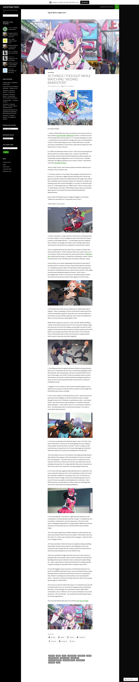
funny (89, 655)
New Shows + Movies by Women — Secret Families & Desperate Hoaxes (10, 105)
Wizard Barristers (69, 660)
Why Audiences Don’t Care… (12, 40)
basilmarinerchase (13, 33)
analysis (51, 655)
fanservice (81, 655)
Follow (6, 152)
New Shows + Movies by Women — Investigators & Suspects (9, 117)
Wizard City (80, 660)
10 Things (51, 72)
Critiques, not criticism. (106, 6)
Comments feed (7, 169)
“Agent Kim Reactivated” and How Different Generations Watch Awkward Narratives (10, 111)
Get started (85, 2)
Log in (4, 164)
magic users (75, 658)
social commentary (55, 660)
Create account (7, 162)
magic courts (65, 658)
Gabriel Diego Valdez (11, 7)
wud (58, 662)
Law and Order (53, 658)
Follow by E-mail (8, 144)
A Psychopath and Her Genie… (12, 70)
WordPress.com (7, 171)
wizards (51, 662)
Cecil (64, 655)
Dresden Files (72, 655)
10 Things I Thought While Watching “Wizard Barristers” (69, 79)
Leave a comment (68, 86)
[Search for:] (10, 15)
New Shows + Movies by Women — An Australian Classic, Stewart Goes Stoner (10, 96)
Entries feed (6, 166)
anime (58, 655)
